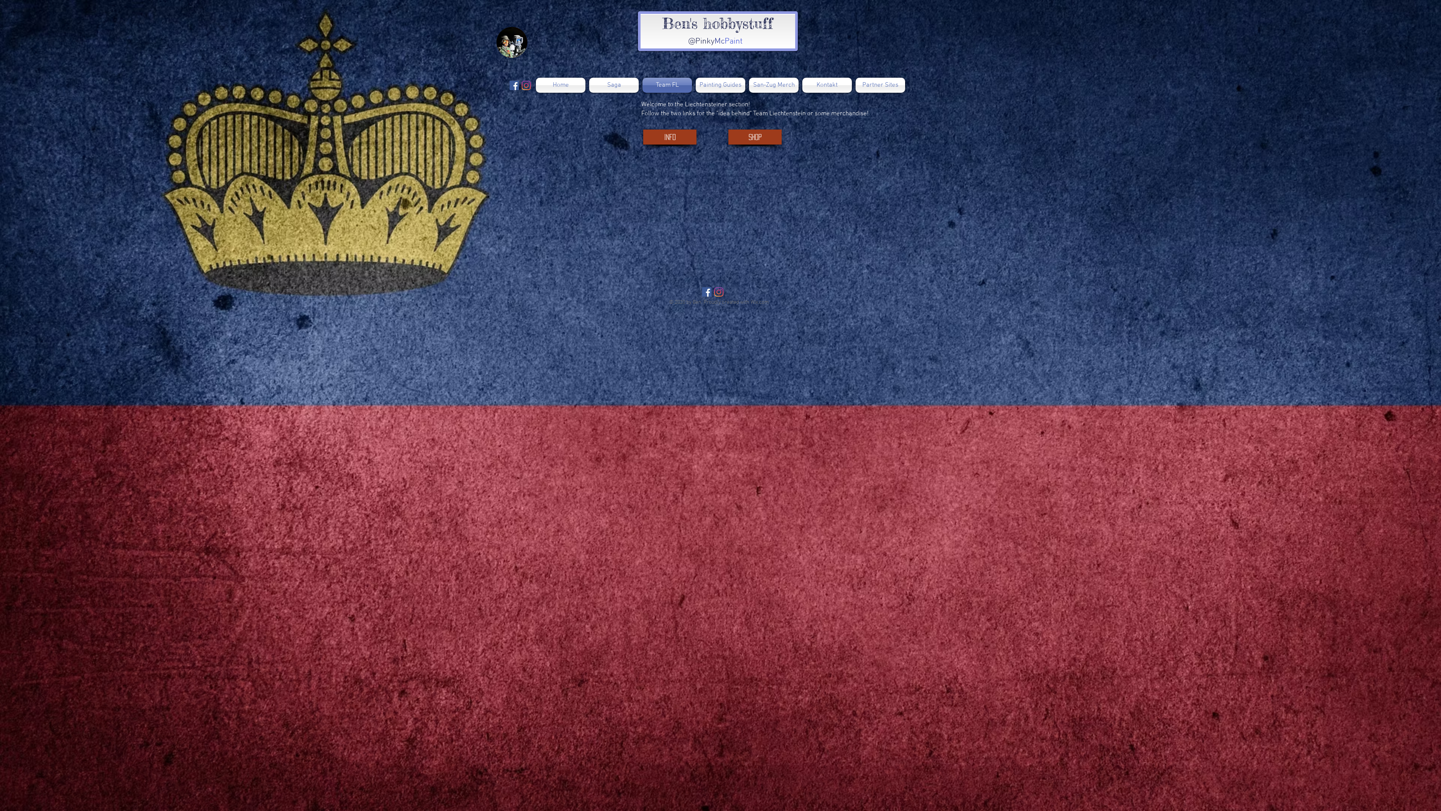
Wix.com (760, 302)
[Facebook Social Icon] (706, 292)
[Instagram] (719, 292)
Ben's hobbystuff (717, 23)
